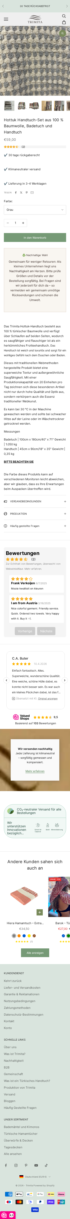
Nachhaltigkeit (14, 1060)
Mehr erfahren (35, 771)
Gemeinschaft (13, 1074)
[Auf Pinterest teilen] (26, 192)
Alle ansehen (13, 1154)
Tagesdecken (13, 1147)
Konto (8, 1028)
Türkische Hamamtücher (21, 1134)
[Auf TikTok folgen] (46, 1165)
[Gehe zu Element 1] (9, 105)
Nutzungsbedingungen (19, 1001)
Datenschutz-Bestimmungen (23, 1014)
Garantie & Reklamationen (21, 994)
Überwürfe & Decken (18, 1140)
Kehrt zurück (13, 981)
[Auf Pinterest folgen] (26, 1165)
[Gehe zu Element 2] (21, 105)
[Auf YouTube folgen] (36, 1165)
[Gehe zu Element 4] (46, 105)
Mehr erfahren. (33, 568)
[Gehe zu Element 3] (34, 105)
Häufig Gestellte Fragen (20, 1108)
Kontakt (9, 1021)
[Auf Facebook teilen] (15, 192)
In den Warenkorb (35, 237)
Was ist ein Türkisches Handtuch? (27, 1081)
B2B (7, 1067)
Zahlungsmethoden (17, 1008)
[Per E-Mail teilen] (32, 192)
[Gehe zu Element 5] (59, 105)
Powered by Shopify (43, 1185)
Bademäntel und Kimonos (21, 1127)
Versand (9, 1094)
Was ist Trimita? (14, 1054)
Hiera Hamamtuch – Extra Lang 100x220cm (24, 923)
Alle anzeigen (35, 952)
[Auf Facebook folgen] (6, 1165)
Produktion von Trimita (19, 1087)
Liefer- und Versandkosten (22, 987)
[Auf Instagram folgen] (16, 1165)
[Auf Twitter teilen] (21, 192)
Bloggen (9, 1101)
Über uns (10, 1047)
